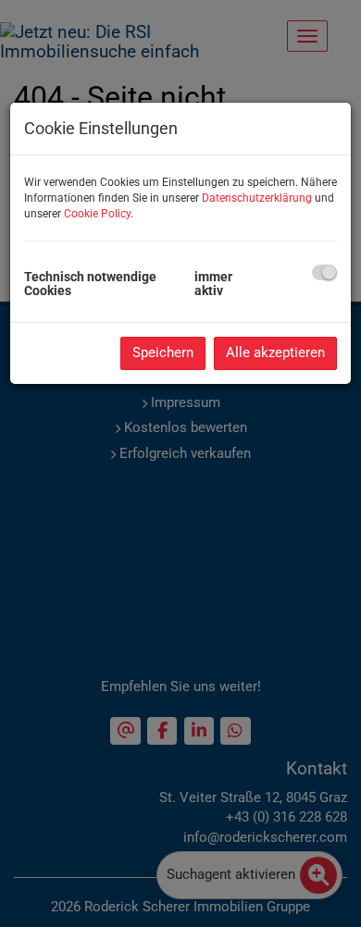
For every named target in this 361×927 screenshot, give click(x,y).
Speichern (162, 352)
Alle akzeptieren (275, 352)
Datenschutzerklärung (257, 198)
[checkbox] (324, 272)
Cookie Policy (97, 213)
